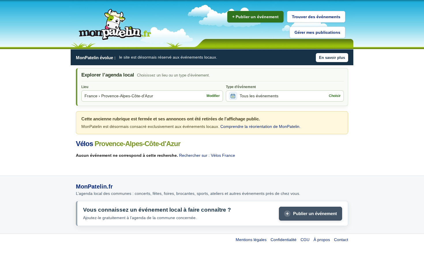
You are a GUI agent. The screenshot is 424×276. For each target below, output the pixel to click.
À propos (322, 239)
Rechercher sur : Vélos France (207, 155)
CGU (305, 239)
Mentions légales (251, 239)
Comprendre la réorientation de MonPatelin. (260, 126)
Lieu (84, 87)
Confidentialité (284, 239)
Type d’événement (241, 87)
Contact (341, 239)
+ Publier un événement (255, 16)
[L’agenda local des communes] (115, 24)
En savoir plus (332, 57)
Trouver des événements (316, 16)
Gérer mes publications (317, 32)
